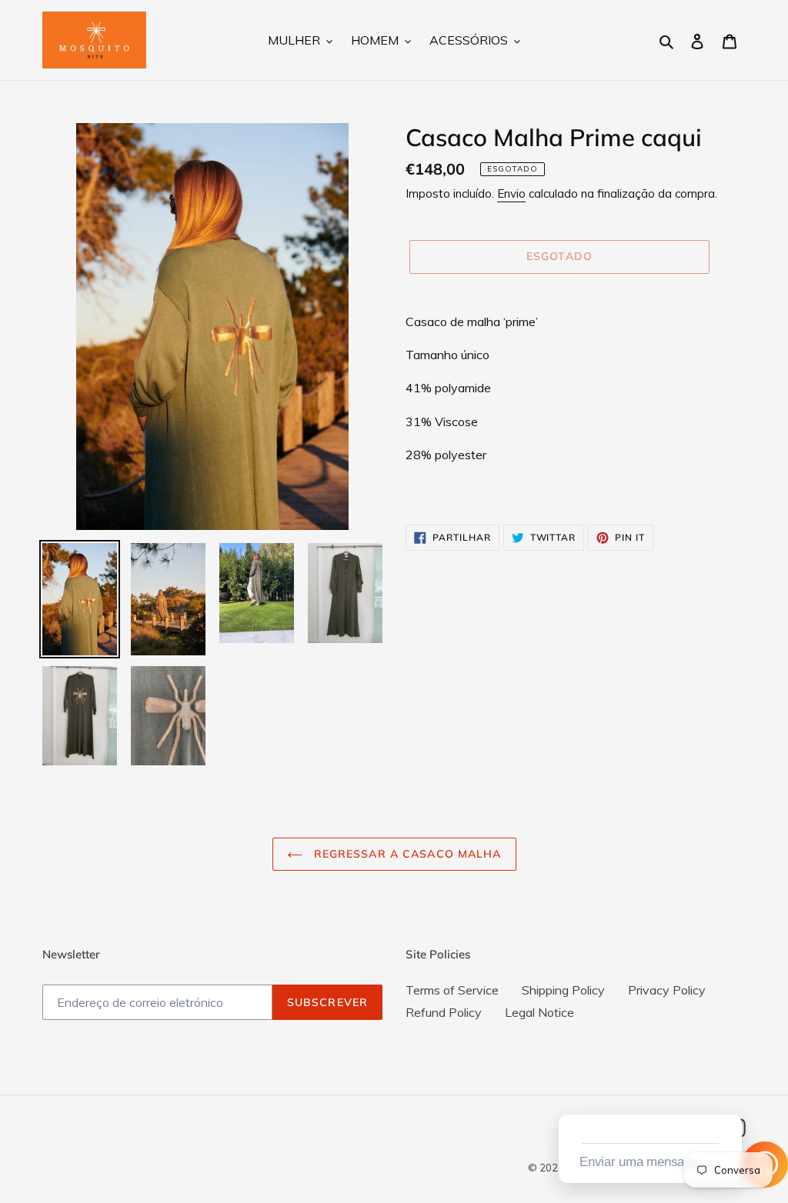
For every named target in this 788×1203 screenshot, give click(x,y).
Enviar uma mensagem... (647, 1162)
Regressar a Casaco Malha (406, 854)
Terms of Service (452, 990)
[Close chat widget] (729, 1097)
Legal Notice (539, 1012)
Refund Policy (444, 1012)
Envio (511, 193)
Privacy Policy (667, 990)
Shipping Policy (563, 990)
